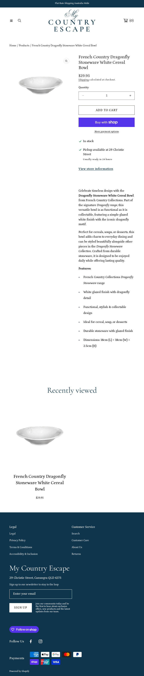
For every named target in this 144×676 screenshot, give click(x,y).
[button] (11, 20)
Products (24, 45)
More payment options (106, 131)
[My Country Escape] (72, 21)
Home (12, 45)
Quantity (84, 87)
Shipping (84, 80)
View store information (96, 169)
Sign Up (20, 607)
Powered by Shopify (19, 671)
